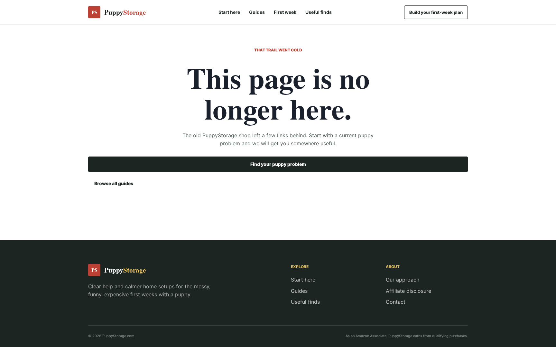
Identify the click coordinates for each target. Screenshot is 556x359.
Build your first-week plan (436, 12)
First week (285, 12)
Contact (395, 302)
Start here (229, 12)
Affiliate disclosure (408, 291)
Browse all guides (113, 183)
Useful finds (318, 12)
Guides (257, 12)
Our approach (402, 279)
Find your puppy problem (278, 164)
